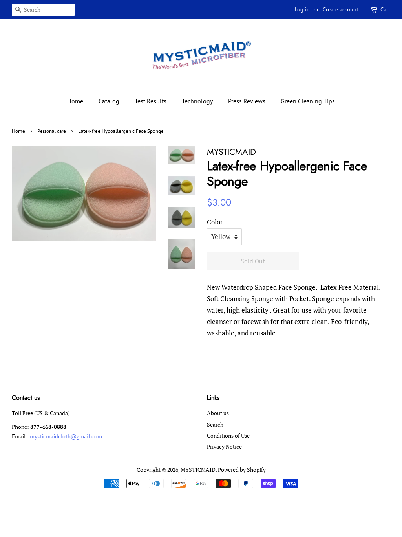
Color (215, 221)
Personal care (51, 131)
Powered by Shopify (242, 469)
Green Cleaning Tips (308, 101)
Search (215, 424)
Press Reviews (246, 101)
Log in (302, 9)
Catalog (109, 101)
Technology (197, 101)
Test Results (150, 101)
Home (75, 101)
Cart (385, 9)
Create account (340, 9)
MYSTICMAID (198, 469)
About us (218, 413)
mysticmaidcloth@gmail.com (65, 436)
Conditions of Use (228, 435)
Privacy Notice (224, 446)
